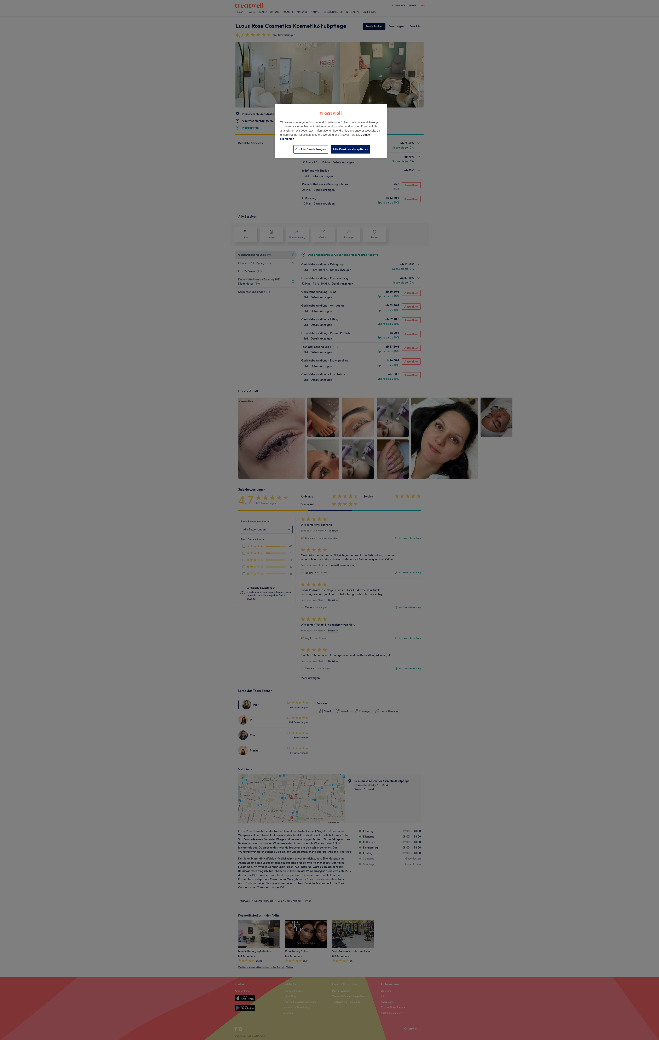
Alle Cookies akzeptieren (350, 149)
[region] (331, 131)
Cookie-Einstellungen (310, 149)
